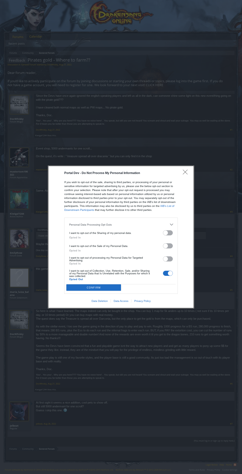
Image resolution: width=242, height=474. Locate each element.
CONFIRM (94, 287)
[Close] (186, 173)
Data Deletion (100, 300)
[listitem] (121, 225)
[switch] (168, 232)
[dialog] (121, 237)
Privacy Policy (142, 300)
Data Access (121, 300)
